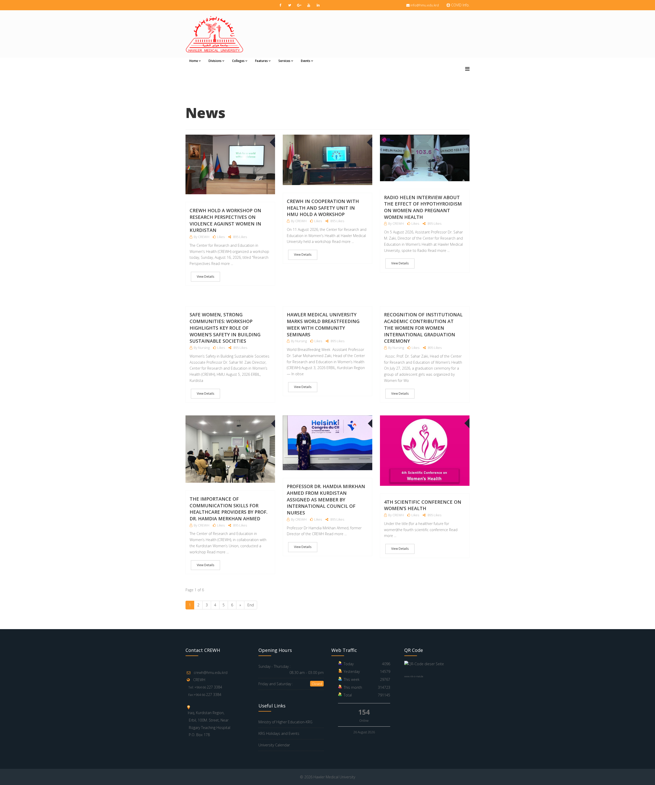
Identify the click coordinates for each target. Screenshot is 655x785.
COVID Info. (460, 5)
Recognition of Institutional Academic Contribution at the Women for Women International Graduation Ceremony (423, 327)
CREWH (199, 679)
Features (261, 61)
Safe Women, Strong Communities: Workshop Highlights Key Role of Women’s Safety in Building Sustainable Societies (225, 327)
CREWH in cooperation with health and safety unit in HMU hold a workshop (323, 207)
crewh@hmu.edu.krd (210, 672)
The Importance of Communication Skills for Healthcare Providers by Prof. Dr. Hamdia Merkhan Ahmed (228, 509)
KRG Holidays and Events (278, 733)
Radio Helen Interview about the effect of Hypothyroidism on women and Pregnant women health (423, 207)
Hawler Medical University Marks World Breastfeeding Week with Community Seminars (323, 324)
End (250, 605)
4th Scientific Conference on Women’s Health (422, 505)
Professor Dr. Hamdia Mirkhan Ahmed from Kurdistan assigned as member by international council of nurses (326, 499)
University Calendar (274, 745)
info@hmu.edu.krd (424, 5)
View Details (205, 276)
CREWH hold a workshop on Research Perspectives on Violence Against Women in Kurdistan (225, 220)
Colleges (238, 61)
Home (193, 61)
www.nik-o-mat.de (413, 676)
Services (284, 61)
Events (305, 61)
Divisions (215, 61)
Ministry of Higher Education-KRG (285, 721)
